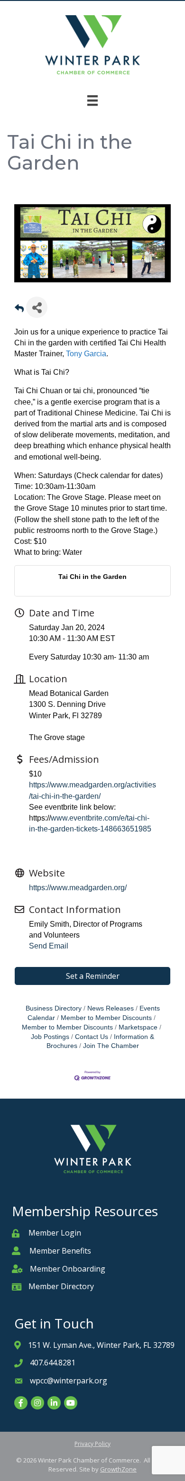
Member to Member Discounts (106, 1017)
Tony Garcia (86, 354)
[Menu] (92, 100)
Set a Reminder (93, 976)
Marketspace (138, 1027)
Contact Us (91, 1036)
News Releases (110, 1008)
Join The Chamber (111, 1045)
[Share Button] (36, 307)
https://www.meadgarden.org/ (78, 888)
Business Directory (54, 1008)
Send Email (48, 946)
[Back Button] (19, 310)
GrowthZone (118, 1469)
